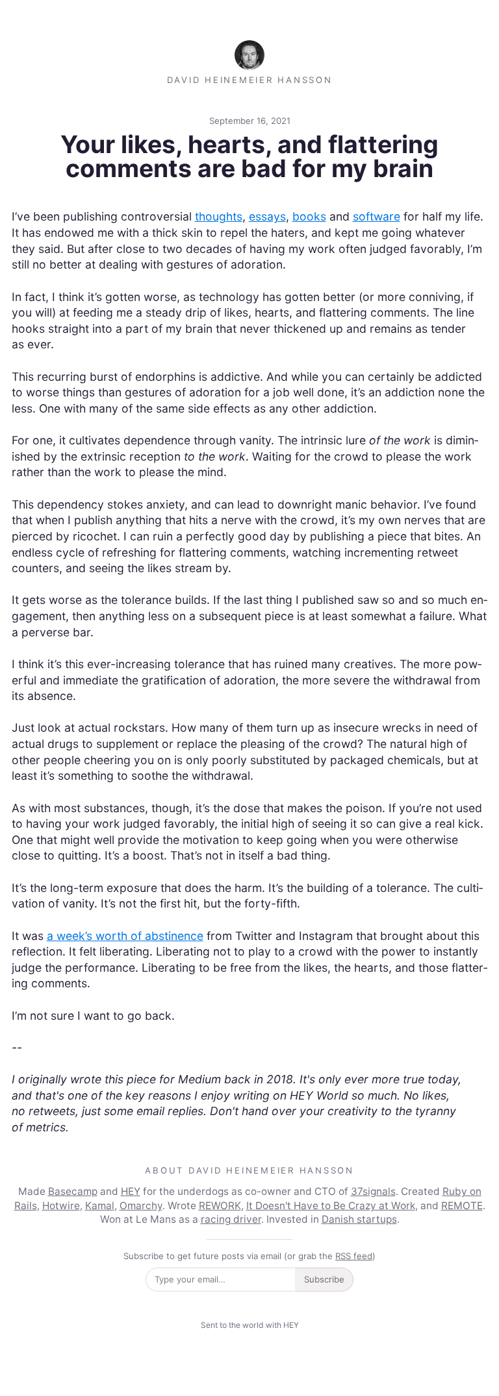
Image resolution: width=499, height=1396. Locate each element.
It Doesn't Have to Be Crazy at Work (330, 1205)
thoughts (218, 216)
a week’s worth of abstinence (125, 936)
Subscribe (324, 1279)
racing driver (231, 1219)
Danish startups (359, 1219)
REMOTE (462, 1205)
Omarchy (141, 1205)
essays (267, 216)
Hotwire (61, 1205)
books (309, 216)
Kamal (99, 1205)
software (376, 216)
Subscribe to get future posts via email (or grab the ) (249, 1256)
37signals (373, 1191)
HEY (130, 1191)
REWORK (220, 1205)
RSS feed (353, 1256)
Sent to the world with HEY (250, 1325)
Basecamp (72, 1191)
